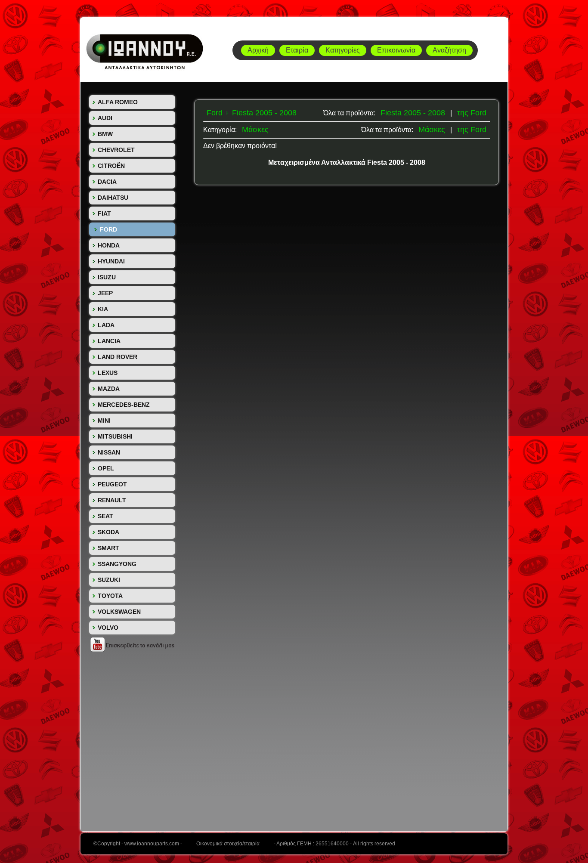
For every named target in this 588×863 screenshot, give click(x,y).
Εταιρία (297, 50)
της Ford (471, 112)
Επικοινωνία (396, 50)
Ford (215, 112)
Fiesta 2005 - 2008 (413, 112)
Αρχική (258, 50)
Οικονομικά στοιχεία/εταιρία (228, 844)
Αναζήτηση (449, 50)
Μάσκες (431, 129)
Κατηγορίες (342, 50)
